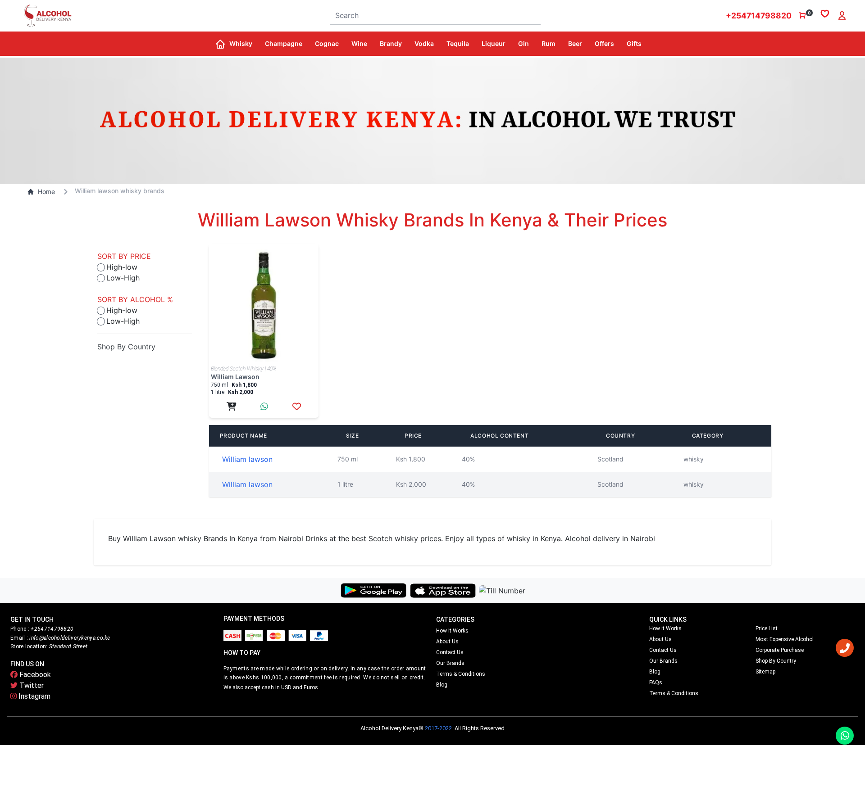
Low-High (123, 277)
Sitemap (765, 672)
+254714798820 (759, 15)
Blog (441, 685)
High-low (121, 266)
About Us (447, 641)
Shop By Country (126, 346)
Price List (767, 628)
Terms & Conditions (460, 674)
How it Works (452, 631)
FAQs (655, 682)
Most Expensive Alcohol (785, 639)
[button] (243, 43)
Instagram (33, 696)
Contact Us (450, 652)
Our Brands (450, 663)
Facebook (34, 674)
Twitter (31, 685)
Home (46, 191)
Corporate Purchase (780, 650)
